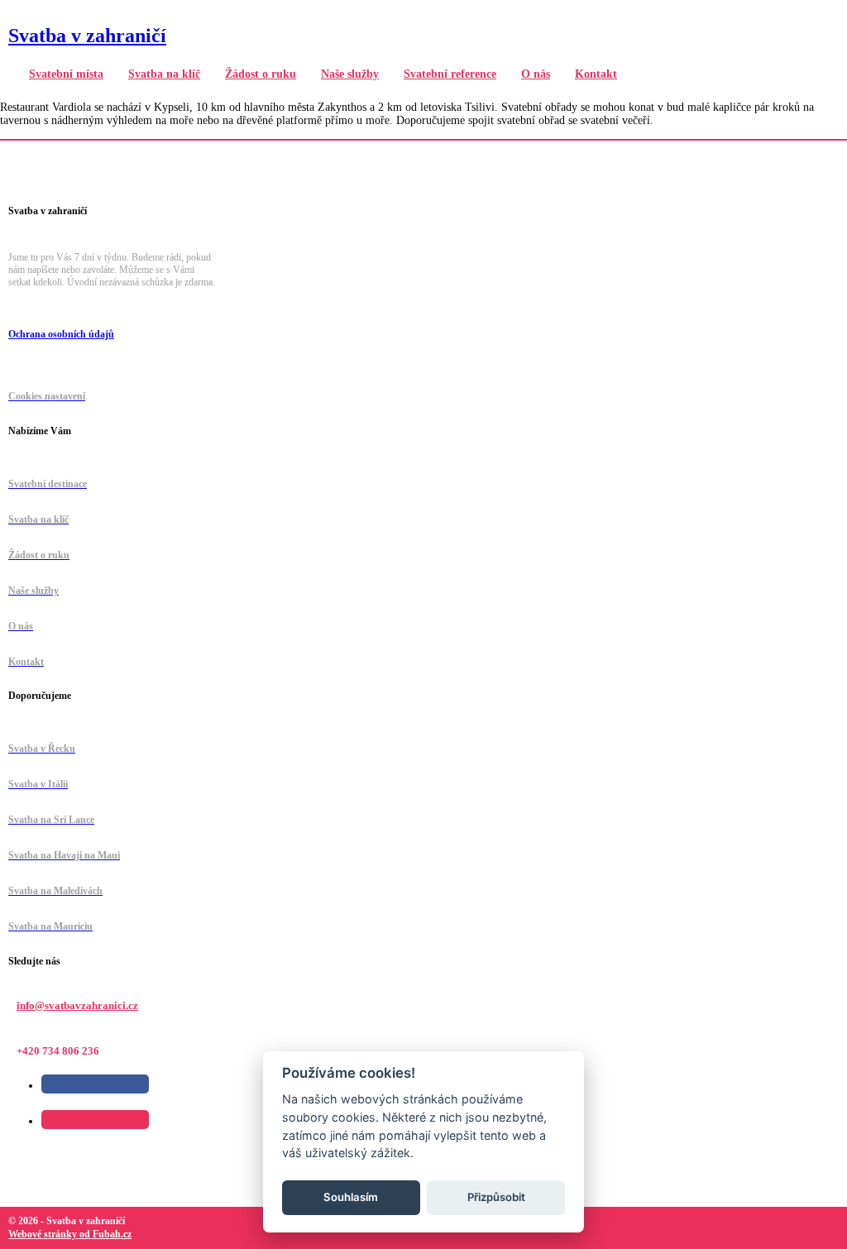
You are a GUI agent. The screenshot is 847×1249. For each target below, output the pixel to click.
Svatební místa (66, 74)
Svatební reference (450, 74)
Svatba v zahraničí (87, 35)
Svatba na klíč (164, 74)
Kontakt (596, 74)
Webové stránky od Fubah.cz (70, 1234)
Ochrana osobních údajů (61, 334)
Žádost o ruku (260, 74)
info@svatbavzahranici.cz (77, 1005)
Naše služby (350, 74)
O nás (535, 74)
